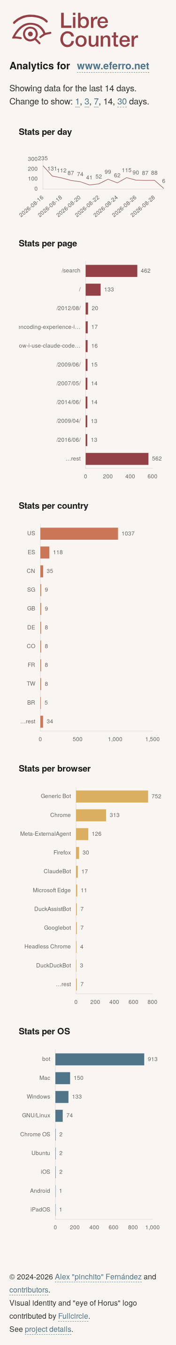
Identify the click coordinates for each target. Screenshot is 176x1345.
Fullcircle (73, 1315)
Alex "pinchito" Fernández (98, 1276)
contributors (28, 1289)
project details (48, 1328)
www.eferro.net (113, 66)
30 (122, 101)
